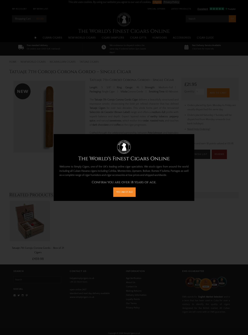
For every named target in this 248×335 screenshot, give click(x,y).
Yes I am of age (124, 192)
